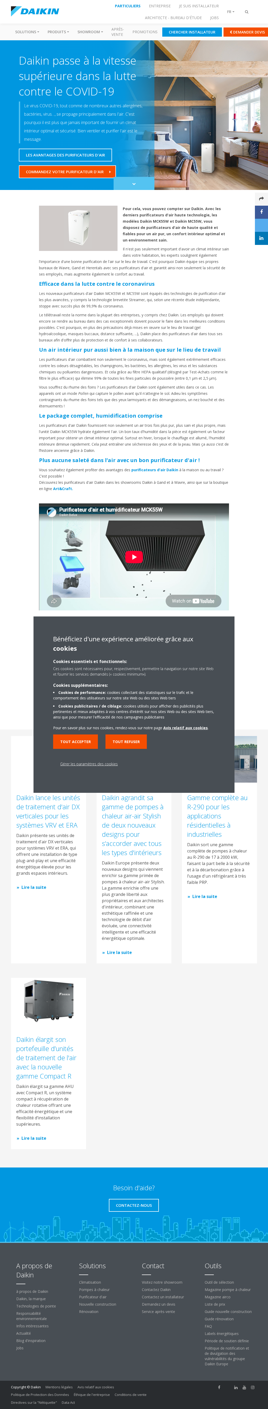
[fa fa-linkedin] (236, 1387)
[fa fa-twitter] (228, 1387)
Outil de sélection (219, 1282)
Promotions (145, 31)
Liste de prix (215, 1304)
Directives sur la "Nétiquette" (34, 1402)
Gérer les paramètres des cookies (89, 763)
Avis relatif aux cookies (95, 1387)
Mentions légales (59, 1387)
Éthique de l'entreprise (92, 1394)
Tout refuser (126, 741)
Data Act (68, 1402)
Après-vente (117, 32)
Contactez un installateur (163, 1296)
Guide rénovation (219, 1318)
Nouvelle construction (97, 1304)
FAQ (208, 1326)
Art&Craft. (63, 488)
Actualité (23, 1333)
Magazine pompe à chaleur (228, 1289)
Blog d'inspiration (31, 1340)
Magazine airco (218, 1296)
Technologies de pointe (36, 1306)
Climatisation (90, 1282)
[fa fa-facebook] (219, 1387)
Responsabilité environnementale (31, 1316)
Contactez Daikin (156, 1289)
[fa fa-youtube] (244, 1387)
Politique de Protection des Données (40, 1394)
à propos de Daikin (32, 1291)
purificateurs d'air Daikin (154, 469)
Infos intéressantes (32, 1325)
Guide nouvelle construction (228, 1311)
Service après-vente (158, 1311)
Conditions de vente (131, 1394)
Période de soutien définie (227, 1340)
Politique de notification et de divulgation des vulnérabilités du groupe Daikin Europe (227, 1356)
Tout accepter (75, 741)
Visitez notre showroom (162, 1282)
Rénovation (88, 1311)
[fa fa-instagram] (253, 1387)
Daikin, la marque (31, 1298)
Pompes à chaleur (94, 1289)
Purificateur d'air (93, 1296)
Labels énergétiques (222, 1333)
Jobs (20, 1347)
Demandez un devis (158, 1304)
